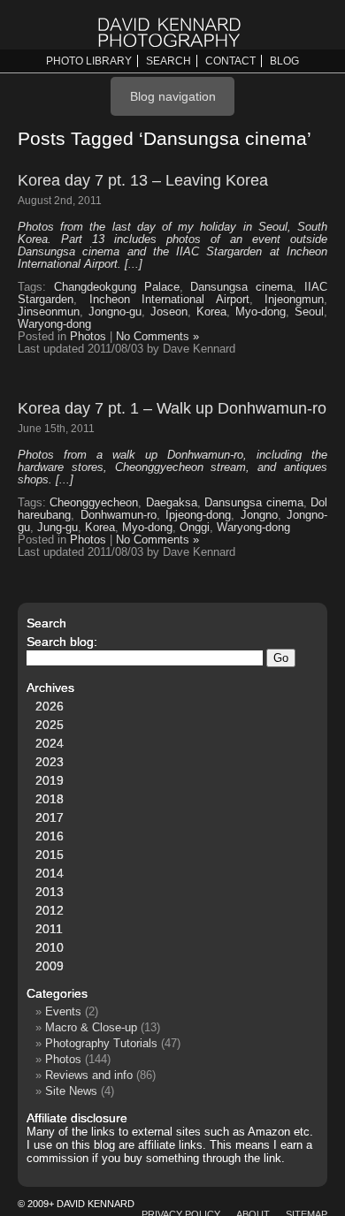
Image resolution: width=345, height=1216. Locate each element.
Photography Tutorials (101, 1043)
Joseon (169, 312)
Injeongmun (294, 299)
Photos (88, 337)
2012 (49, 910)
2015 (49, 854)
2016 (49, 836)
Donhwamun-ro (118, 515)
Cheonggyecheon (94, 503)
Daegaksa (171, 503)
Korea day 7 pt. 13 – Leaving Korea (143, 180)
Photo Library (89, 61)
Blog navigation (173, 96)
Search (168, 61)
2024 (49, 743)
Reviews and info (89, 1075)
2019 (49, 780)
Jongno (259, 515)
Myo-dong (260, 312)
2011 (49, 929)
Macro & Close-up (91, 1027)
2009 (49, 966)
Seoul (309, 312)
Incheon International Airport (169, 299)
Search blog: (62, 642)
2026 (49, 706)
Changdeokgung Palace (117, 287)
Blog (284, 61)
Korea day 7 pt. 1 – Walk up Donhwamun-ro (172, 408)
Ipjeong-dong (198, 515)
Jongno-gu (115, 312)
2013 (49, 892)
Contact (230, 61)
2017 (49, 817)
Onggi (195, 527)
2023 (49, 762)
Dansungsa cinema (241, 287)
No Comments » (157, 337)
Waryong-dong (54, 324)
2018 (49, 799)
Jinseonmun (49, 312)
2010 (49, 947)
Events (63, 1011)
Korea (211, 312)
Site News (71, 1091)
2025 (49, 725)
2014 (49, 873)
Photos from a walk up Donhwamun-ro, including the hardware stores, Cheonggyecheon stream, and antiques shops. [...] (172, 467)
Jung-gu (57, 527)
